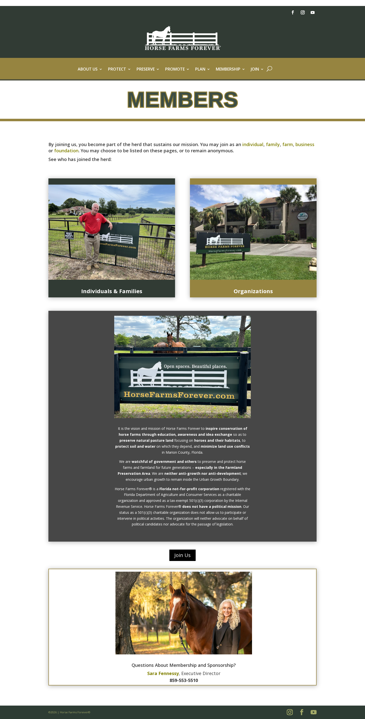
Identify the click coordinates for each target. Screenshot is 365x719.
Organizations (253, 291)
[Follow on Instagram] (303, 12)
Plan (200, 69)
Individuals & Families (111, 291)
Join (255, 69)
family (273, 144)
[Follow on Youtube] (313, 12)
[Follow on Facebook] (293, 12)
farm (287, 144)
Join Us (182, 555)
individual (252, 144)
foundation (66, 151)
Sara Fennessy (163, 673)
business (304, 144)
